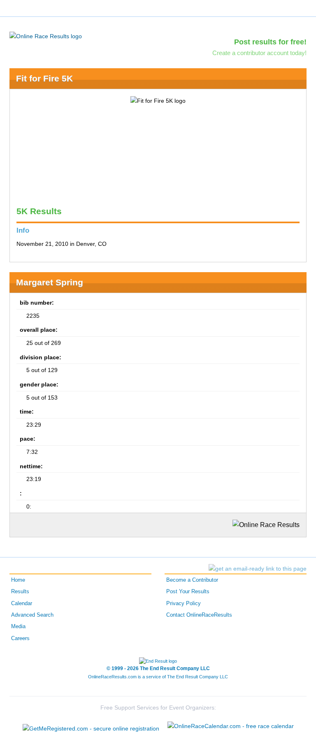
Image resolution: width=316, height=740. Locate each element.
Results (20, 591)
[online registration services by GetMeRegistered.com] (91, 726)
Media (18, 626)
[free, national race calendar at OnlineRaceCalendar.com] (230, 726)
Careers (20, 638)
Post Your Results (187, 591)
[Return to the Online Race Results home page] (45, 35)
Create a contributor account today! (259, 52)
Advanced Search (32, 615)
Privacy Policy (183, 603)
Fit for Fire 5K (44, 78)
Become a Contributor (192, 580)
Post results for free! (270, 42)
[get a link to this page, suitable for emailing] (258, 568)
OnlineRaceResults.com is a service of (158, 676)
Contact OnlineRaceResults (199, 615)
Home (18, 580)
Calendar (21, 603)
